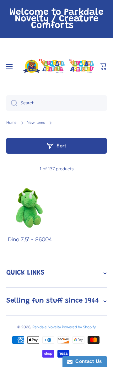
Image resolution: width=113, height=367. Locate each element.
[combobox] (56, 103)
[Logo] (58, 66)
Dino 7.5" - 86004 (30, 239)
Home (11, 122)
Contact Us (87, 361)
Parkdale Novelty (46, 327)
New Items (36, 122)
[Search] (11, 103)
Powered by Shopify (79, 327)
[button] (103, 66)
